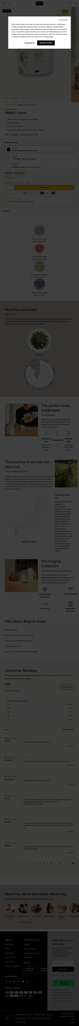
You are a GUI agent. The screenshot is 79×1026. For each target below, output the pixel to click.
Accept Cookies (46, 42)
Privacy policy (48, 37)
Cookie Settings (29, 43)
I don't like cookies (63, 20)
